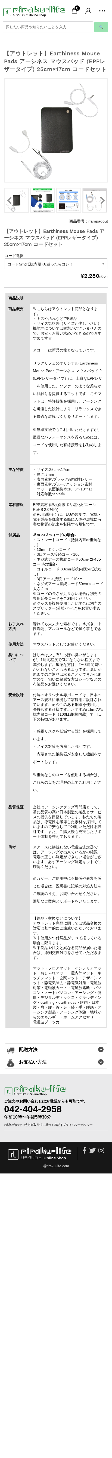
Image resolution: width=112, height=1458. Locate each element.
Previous (9, 200)
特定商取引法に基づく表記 (42, 1124)
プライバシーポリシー (78, 1124)
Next (102, 200)
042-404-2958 (33, 1109)
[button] (102, 10)
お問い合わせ (13, 1124)
